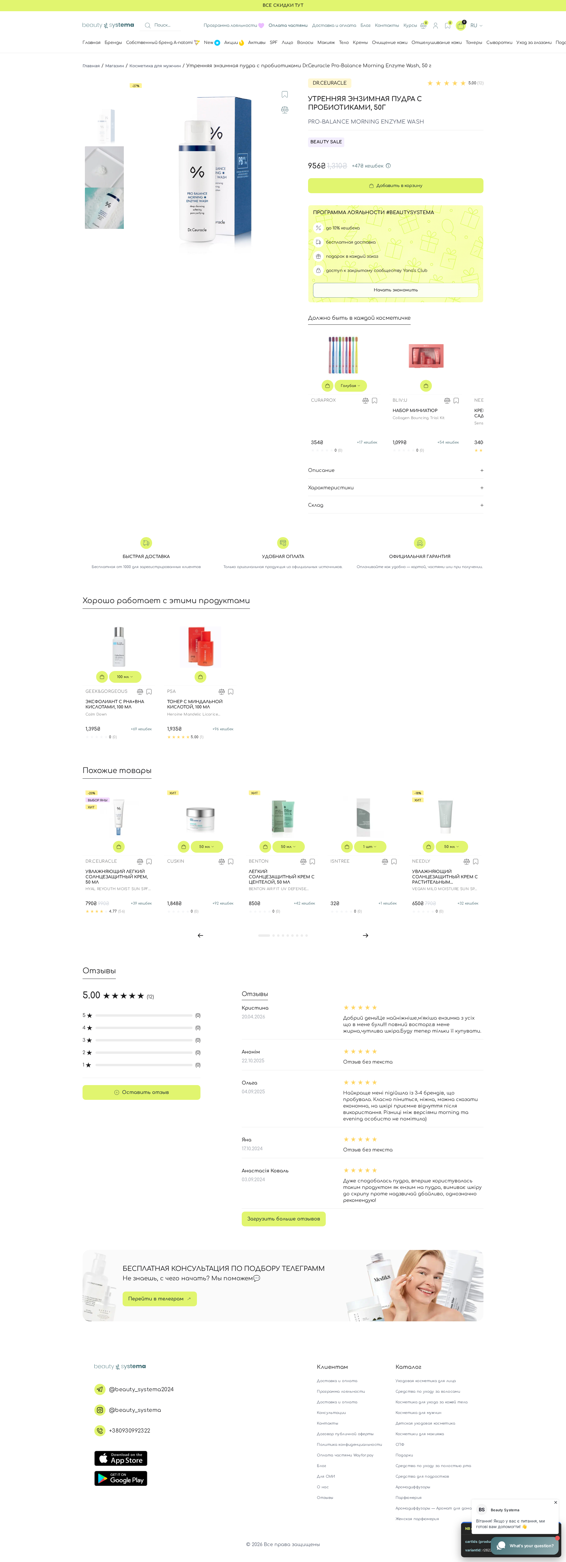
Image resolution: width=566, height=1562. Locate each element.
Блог (366, 25)
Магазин (114, 65)
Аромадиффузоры (413, 1487)
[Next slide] (291, 167)
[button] (200, 935)
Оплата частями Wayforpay (345, 1455)
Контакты (387, 25)
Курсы (410, 25)
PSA (171, 691)
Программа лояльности (230, 25)
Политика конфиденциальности (349, 1445)
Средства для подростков (422, 1476)
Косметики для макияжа (420, 1434)
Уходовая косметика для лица (426, 1381)
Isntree (340, 861)
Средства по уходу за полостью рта (433, 1466)
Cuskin (175, 861)
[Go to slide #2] (105, 167)
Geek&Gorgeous (106, 691)
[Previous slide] (134, 167)
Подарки (404, 1455)
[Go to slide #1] (105, 125)
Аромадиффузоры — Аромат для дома (434, 1508)
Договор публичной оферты (345, 1434)
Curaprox (323, 400)
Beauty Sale (326, 142)
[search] (147, 25)
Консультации (331, 1413)
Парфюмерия (409, 1498)
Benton (259, 861)
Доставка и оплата (334, 25)
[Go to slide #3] (105, 208)
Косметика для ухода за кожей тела (432, 1402)
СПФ (400, 1445)
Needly (483, 400)
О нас (323, 1487)
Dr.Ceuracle (330, 83)
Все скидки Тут (283, 5)
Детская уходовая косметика (425, 1423)
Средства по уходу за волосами (428, 1391)
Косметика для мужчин (155, 65)
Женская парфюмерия (417, 1519)
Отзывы (325, 1498)
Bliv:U (400, 400)
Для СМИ (326, 1476)
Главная (91, 65)
